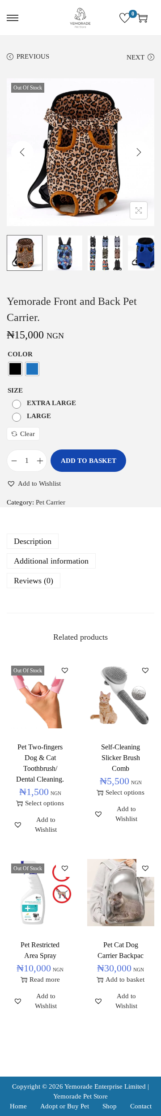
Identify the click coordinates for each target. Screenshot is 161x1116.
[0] (124, 18)
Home (18, 1106)
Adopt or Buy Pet (64, 1106)
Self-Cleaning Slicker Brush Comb (120, 757)
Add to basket (88, 460)
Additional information (51, 560)
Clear (27, 433)
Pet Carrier (50, 502)
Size (15, 390)
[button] (34, 483)
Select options (44, 803)
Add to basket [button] (125, 979)
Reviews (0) (33, 580)
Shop (109, 1106)
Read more (45, 979)
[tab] (80, 541)
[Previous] (22, 152)
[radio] (15, 369)
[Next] (138, 152)
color (20, 354)
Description (32, 541)
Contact (141, 1106)
